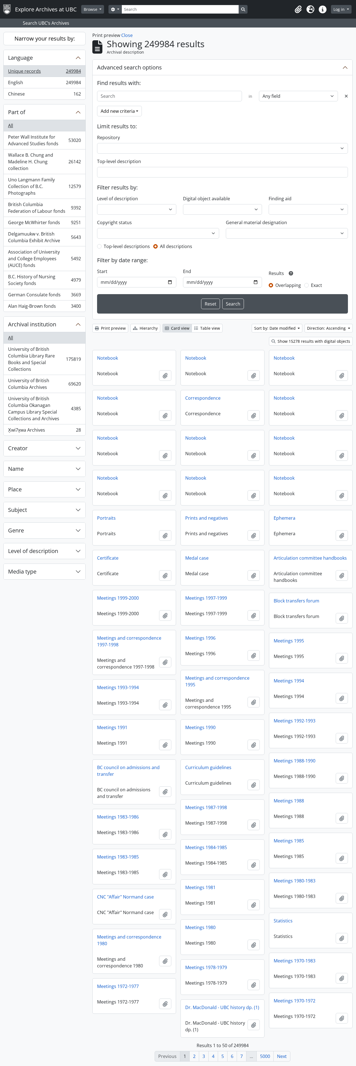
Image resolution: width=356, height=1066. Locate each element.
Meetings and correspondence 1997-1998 (129, 641)
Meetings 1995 (289, 641)
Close (127, 35)
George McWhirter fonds (44, 223)
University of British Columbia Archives (44, 383)
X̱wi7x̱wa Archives (44, 431)
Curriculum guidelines (208, 767)
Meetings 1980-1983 (294, 881)
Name (16, 468)
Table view (209, 328)
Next (282, 1056)
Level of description (33, 551)
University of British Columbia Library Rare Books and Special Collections (44, 359)
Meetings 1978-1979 (206, 967)
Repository (108, 137)
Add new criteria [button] (118, 111)
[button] (298, 9)
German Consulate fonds (44, 296)
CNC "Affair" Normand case (125, 897)
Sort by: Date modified (275, 328)
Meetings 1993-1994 (118, 687)
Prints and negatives (206, 518)
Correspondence (203, 398)
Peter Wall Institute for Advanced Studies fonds (44, 140)
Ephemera (284, 518)
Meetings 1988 (289, 801)
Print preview (113, 328)
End (187, 271)
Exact (316, 285)
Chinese (44, 95)
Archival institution (32, 324)
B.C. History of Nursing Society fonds (44, 280)
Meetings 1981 (200, 887)
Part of (16, 112)
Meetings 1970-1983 (294, 961)
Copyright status (114, 222)
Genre (16, 530)
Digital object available (206, 199)
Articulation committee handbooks (310, 558)
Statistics (283, 921)
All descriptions (176, 246)
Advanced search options (129, 67)
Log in (339, 9)
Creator (18, 448)
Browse (91, 9)
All (10, 125)
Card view (179, 328)
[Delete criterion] (346, 96)
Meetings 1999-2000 (118, 598)
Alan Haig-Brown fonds (44, 307)
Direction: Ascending (327, 328)
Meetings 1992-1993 (294, 721)
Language (20, 57)
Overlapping (288, 285)
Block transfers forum (296, 601)
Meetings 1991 (112, 727)
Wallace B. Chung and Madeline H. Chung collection (44, 161)
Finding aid (280, 199)
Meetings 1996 (200, 638)
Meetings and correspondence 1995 (217, 681)
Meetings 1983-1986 (118, 817)
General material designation (256, 222)
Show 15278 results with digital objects (313, 341)
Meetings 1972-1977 (118, 986)
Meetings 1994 (289, 681)
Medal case (197, 558)
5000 (265, 1056)
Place (15, 489)
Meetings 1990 (200, 727)
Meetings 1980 (200, 927)
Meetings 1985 (289, 841)
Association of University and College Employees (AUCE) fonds (44, 258)
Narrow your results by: (44, 38)
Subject (17, 510)
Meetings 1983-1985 (118, 857)
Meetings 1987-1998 (206, 807)
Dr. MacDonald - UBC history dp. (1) (222, 1007)
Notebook (107, 358)
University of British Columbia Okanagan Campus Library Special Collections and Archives (44, 409)
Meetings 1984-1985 (206, 847)
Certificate (107, 558)
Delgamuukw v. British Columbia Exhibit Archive (44, 237)
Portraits (106, 518)
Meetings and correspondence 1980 (129, 940)
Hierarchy (148, 328)
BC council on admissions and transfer (128, 770)
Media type (22, 571)
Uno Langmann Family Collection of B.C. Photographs (44, 186)
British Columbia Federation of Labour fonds (44, 207)
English (44, 83)
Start (102, 271)
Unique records (44, 72)
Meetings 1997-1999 (206, 598)
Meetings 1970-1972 (294, 1001)
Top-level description (119, 161)
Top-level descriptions (127, 246)
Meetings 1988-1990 (294, 761)
